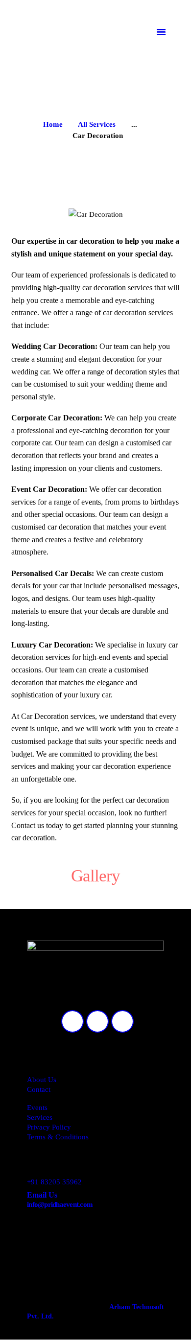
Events (37, 1107)
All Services (97, 124)
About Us (41, 1080)
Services (39, 1117)
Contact (38, 1089)
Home (53, 124)
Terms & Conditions (58, 1137)
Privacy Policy (49, 1127)
